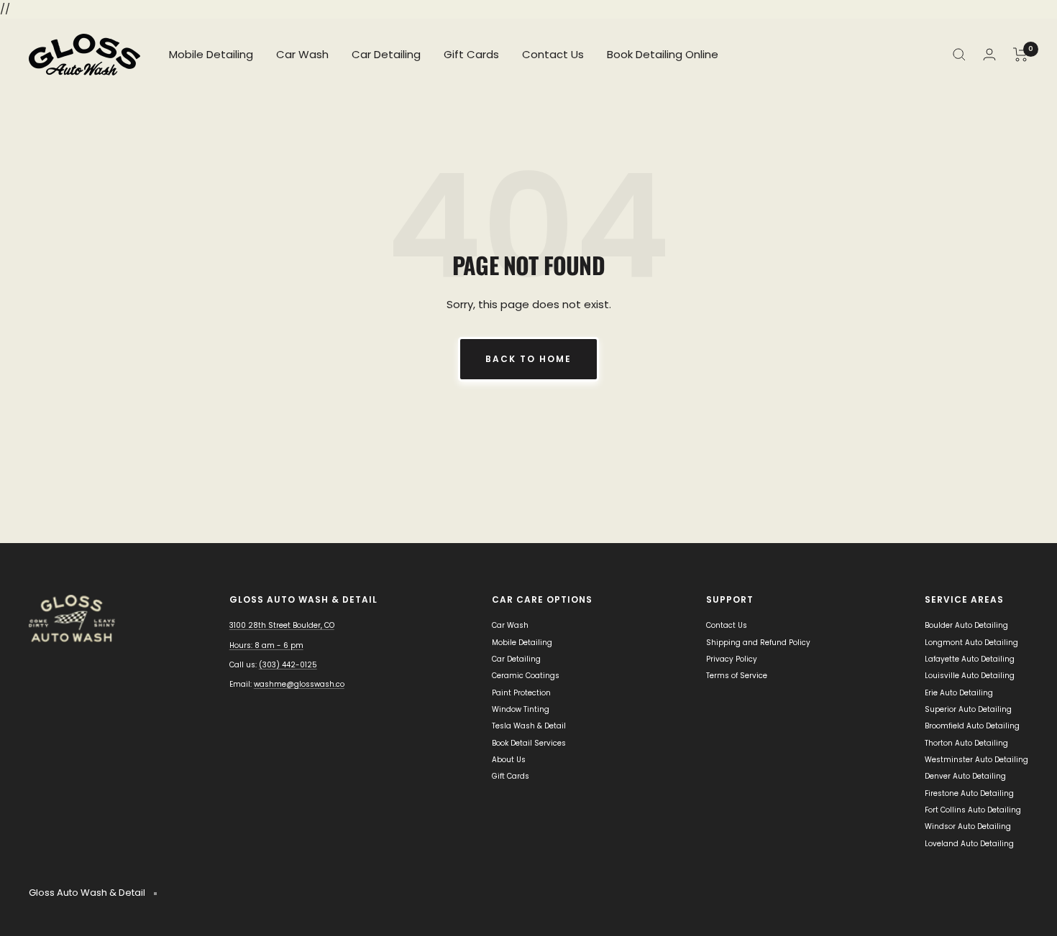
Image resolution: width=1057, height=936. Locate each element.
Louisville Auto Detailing (970, 675)
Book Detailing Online (662, 54)
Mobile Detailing (211, 54)
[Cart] (1020, 54)
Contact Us (553, 54)
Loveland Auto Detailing (969, 843)
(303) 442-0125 (288, 664)
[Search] (959, 54)
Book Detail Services (529, 743)
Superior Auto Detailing (968, 709)
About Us (509, 759)
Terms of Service (736, 675)
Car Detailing (386, 54)
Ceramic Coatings (525, 675)
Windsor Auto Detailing (968, 826)
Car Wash (302, 54)
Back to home (528, 359)
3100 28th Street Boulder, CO (281, 625)
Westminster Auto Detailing (976, 759)
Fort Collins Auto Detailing (973, 810)
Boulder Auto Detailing (966, 625)
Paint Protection (521, 692)
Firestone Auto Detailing (969, 793)
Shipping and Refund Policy (758, 642)
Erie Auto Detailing (959, 692)
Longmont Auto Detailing (971, 642)
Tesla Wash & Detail (529, 725)
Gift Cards (471, 54)
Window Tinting (520, 709)
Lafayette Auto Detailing (970, 659)
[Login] (989, 54)
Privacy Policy (731, 659)
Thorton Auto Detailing (966, 743)
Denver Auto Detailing (965, 776)
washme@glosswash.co (299, 684)
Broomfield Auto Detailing (972, 725)
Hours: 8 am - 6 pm (266, 645)
